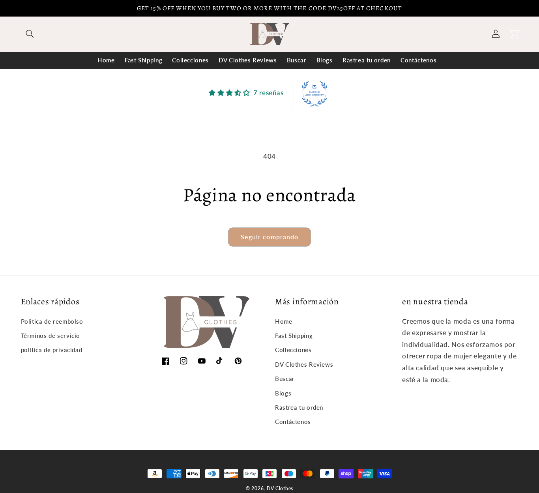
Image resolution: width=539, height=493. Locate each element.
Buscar (285, 378)
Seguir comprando (269, 236)
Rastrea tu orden (299, 407)
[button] (30, 34)
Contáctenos (293, 421)
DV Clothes (280, 488)
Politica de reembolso (52, 321)
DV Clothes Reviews (304, 364)
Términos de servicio (50, 335)
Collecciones (293, 349)
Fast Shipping (294, 335)
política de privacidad (51, 349)
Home (283, 321)
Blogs (283, 393)
